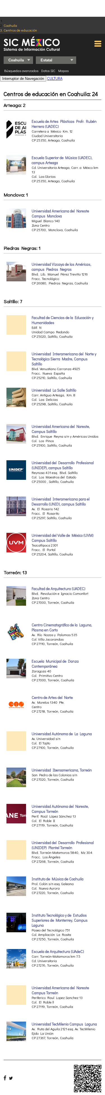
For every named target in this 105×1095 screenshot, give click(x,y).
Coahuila (10, 25)
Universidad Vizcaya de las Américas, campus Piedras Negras (61, 267)
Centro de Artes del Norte (52, 697)
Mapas (63, 70)
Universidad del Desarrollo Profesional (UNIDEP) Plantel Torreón (63, 845)
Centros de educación (20, 30)
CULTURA (54, 78)
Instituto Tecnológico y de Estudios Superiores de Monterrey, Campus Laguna (60, 920)
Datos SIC (48, 70)
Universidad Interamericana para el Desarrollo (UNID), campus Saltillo (61, 502)
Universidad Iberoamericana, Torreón (62, 770)
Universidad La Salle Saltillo (54, 390)
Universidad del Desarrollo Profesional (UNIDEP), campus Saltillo (63, 465)
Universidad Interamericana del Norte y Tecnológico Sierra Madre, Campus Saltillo (64, 358)
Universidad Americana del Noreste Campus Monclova (60, 214)
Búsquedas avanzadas (21, 70)
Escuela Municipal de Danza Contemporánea (55, 664)
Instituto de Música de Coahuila (57, 878)
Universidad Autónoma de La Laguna (62, 733)
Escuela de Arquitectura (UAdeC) (58, 951)
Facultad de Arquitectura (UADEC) (58, 588)
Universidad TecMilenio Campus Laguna (64, 1024)
